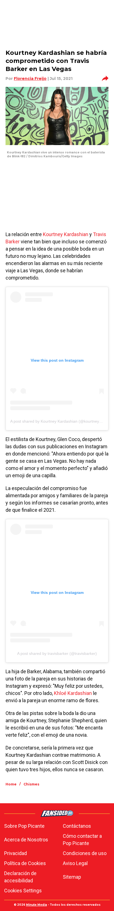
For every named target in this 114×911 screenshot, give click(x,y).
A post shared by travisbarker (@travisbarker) (57, 653)
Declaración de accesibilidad (20, 876)
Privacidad (15, 853)
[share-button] (105, 78)
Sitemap (72, 877)
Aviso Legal (75, 863)
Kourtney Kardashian (65, 234)
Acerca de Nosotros (26, 840)
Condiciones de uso (85, 853)
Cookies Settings (23, 890)
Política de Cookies (25, 863)
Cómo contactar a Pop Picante (82, 839)
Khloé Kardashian (73, 693)
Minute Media (36, 905)
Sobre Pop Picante (24, 826)
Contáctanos (77, 826)
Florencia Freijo (30, 78)
